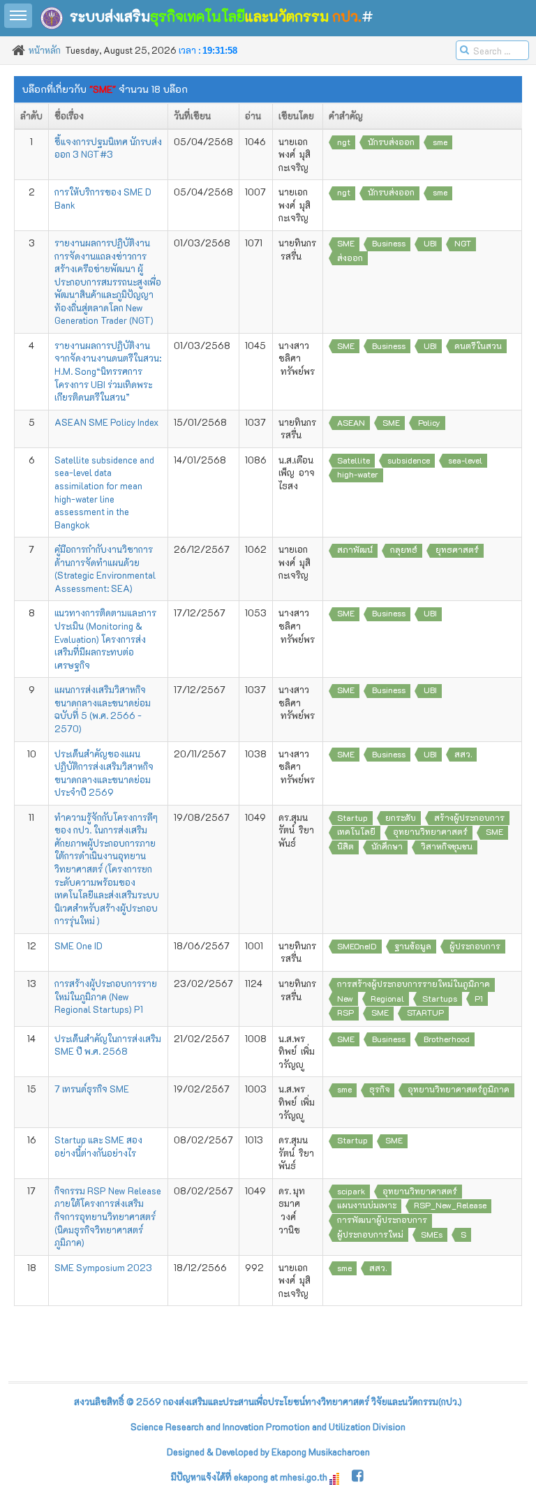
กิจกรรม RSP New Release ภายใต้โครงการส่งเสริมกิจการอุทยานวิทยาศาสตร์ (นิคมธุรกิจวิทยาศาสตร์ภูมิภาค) (107, 1216)
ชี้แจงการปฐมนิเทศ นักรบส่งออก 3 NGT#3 (108, 148)
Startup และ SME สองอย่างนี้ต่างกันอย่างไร (98, 1146)
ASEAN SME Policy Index (106, 422)
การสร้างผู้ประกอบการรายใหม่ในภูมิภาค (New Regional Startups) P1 (105, 996)
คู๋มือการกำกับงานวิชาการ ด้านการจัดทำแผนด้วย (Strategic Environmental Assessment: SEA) (105, 568)
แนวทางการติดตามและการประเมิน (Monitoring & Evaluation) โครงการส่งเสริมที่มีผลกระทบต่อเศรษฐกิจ (105, 638)
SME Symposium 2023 (103, 1267)
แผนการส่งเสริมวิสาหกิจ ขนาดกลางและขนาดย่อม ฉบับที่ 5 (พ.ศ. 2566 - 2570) (102, 708)
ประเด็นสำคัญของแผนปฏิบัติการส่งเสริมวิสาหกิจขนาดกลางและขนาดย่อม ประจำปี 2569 (104, 773)
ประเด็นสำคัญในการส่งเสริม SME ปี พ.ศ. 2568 (107, 1045)
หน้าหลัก (45, 50)
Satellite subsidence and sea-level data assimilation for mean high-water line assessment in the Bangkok (104, 492)
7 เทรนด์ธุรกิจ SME (91, 1089)
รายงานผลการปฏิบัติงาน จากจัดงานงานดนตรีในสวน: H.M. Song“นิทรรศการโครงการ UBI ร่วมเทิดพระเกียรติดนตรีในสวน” (107, 371)
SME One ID (78, 945)
